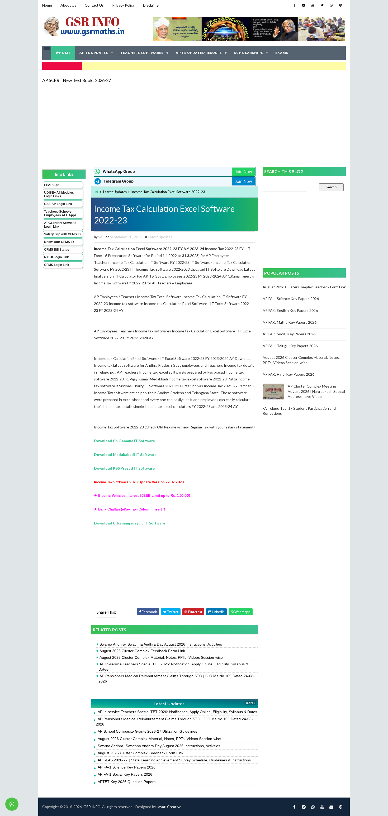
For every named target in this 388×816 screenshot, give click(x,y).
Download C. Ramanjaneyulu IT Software (129, 523)
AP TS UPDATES (93, 53)
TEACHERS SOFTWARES (141, 53)
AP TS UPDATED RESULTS (199, 53)
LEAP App (51, 185)
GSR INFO (92, 806)
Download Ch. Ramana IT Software (124, 440)
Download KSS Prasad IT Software (124, 468)
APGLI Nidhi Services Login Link (60, 224)
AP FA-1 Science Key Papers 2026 (126, 767)
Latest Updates (115, 192)
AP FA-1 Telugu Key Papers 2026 (290, 345)
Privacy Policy (123, 5)
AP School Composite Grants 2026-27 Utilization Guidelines (147, 731)
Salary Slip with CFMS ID (62, 234)
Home (47, 5)
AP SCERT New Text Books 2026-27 (76, 80)
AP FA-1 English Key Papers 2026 (290, 310)
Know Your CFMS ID (59, 242)
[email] (331, 807)
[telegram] (303, 5)
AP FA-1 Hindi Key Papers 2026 (288, 374)
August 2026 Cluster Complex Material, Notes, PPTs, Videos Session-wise (161, 657)
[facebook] (294, 5)
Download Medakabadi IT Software (125, 454)
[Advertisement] (194, 124)
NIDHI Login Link (56, 257)
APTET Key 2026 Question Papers (126, 782)
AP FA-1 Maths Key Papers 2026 (289, 322)
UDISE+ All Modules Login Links (59, 194)
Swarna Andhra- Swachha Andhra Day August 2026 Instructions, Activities (161, 644)
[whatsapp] (331, 5)
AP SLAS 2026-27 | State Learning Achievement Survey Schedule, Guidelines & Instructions (174, 760)
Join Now (243, 171)
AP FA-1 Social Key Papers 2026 (125, 774)
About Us (68, 5)
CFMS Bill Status (56, 249)
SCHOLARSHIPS (248, 53)
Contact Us (94, 5)
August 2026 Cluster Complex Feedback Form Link (142, 651)
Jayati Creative (169, 806)
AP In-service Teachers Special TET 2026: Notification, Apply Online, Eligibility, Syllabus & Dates (173, 666)
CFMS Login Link (56, 265)
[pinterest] (340, 5)
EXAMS (281, 53)
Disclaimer (151, 5)
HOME (64, 53)
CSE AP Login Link (58, 204)
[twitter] (322, 5)
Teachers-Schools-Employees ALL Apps (60, 213)
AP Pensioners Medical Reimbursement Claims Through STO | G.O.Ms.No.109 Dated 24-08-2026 (176, 678)
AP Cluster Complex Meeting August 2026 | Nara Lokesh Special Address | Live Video (316, 391)
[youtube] (313, 5)
